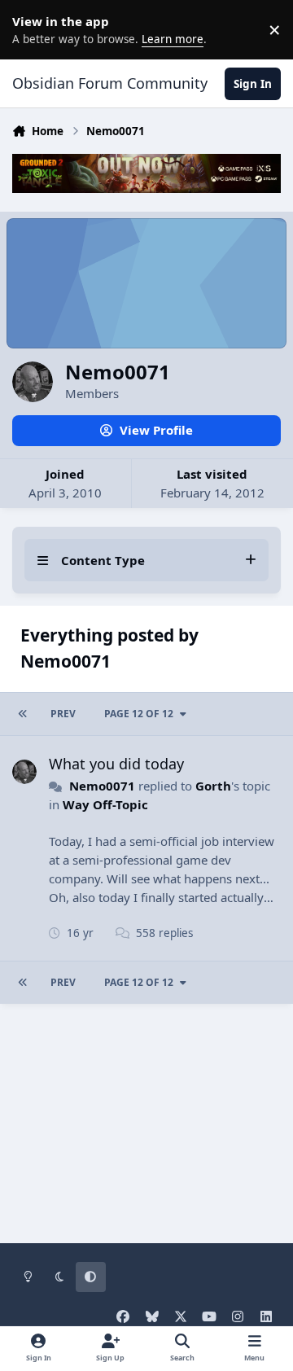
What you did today (116, 763)
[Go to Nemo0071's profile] (24, 772)
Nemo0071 (102, 785)
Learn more (32, 29)
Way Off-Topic (105, 804)
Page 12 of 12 (138, 714)
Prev (63, 714)
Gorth (213, 785)
